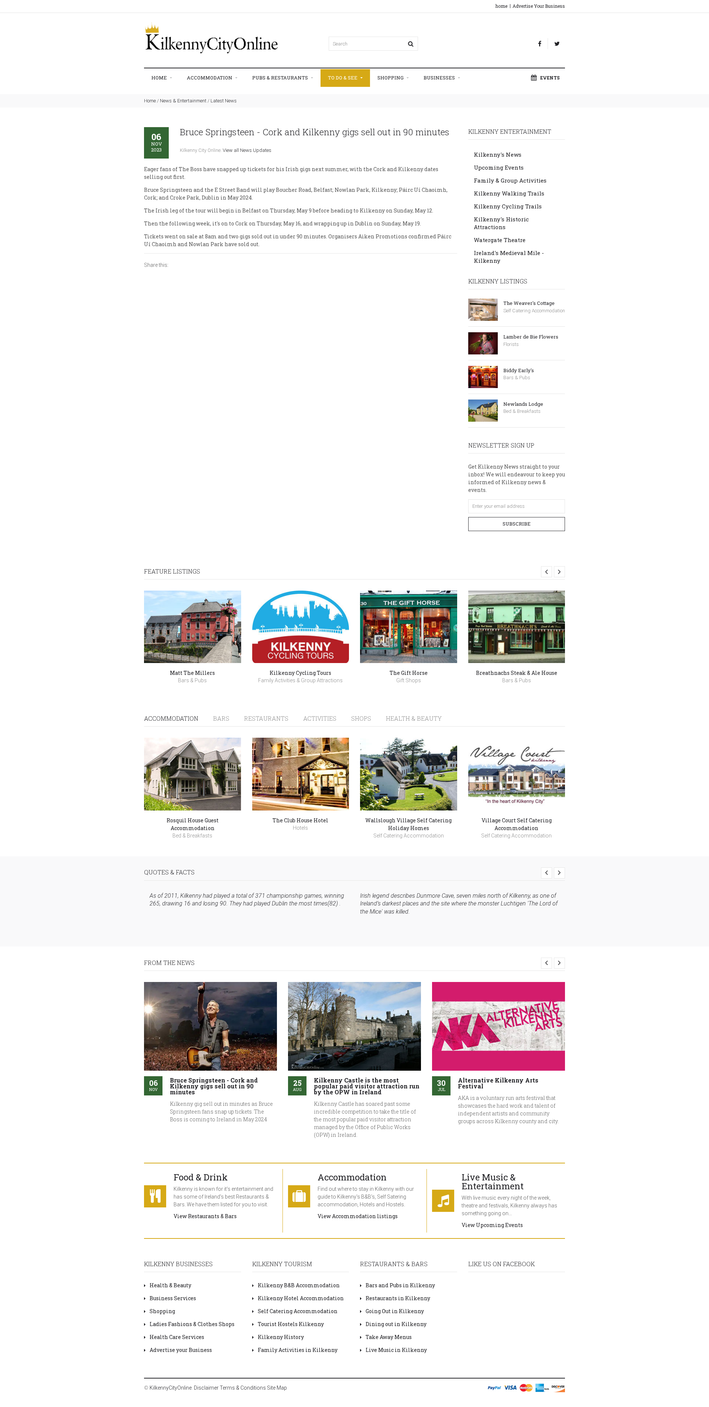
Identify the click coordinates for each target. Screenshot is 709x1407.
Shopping (391, 77)
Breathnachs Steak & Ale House (516, 672)
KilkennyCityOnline (171, 1388)
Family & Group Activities (510, 180)
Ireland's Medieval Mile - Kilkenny (509, 256)
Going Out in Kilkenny (395, 1311)
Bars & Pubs (516, 377)
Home (159, 77)
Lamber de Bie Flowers (530, 336)
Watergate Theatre (499, 240)
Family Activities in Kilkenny (298, 1349)
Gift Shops (408, 680)
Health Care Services (177, 1336)
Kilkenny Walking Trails (509, 193)
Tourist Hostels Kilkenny (291, 1324)
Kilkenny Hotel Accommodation (301, 1298)
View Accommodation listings (358, 1216)
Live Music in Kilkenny (396, 1349)
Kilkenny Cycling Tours (300, 672)
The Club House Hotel (300, 820)
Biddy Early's (518, 370)
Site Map (277, 1388)
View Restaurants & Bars (205, 1216)
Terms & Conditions (243, 1388)
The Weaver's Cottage (529, 303)
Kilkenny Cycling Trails (508, 206)
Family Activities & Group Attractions (300, 680)
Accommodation (210, 77)
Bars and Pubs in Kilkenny (400, 1285)
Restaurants (266, 718)
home (501, 6)
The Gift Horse (409, 672)
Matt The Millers (192, 672)
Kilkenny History (281, 1336)
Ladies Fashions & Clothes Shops (192, 1324)
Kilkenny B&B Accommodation (299, 1285)
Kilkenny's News (497, 154)
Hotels (300, 828)
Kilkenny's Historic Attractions (501, 223)
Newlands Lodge (523, 404)
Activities (319, 718)
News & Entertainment (183, 100)
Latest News (223, 100)
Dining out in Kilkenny (396, 1324)
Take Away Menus (389, 1336)
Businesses (440, 77)
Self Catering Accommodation (534, 310)
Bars (221, 718)
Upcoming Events (499, 167)
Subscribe (517, 523)
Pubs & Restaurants (280, 77)
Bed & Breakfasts (522, 411)
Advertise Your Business (539, 6)
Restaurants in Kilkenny (398, 1298)
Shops (361, 718)
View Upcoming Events (492, 1224)
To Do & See (343, 77)
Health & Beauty (414, 718)
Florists (511, 344)
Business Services (173, 1298)
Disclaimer (206, 1388)
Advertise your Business (181, 1349)
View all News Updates (247, 150)
